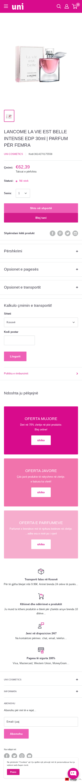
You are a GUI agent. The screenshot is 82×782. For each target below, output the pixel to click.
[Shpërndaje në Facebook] (52, 233)
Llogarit (15, 356)
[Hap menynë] (6, 6)
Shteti (7, 313)
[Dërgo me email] (75, 233)
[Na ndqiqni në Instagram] (22, 756)
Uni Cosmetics (13, 154)
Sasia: (8, 193)
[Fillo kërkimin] (59, 6)
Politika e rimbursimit (16, 373)
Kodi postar (11, 331)
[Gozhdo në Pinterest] (60, 233)
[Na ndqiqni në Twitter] (14, 756)
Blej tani (41, 217)
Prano (13, 772)
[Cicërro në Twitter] (67, 233)
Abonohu (16, 733)
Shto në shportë (41, 208)
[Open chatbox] (73, 773)
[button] (73, 779)
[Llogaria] (67, 6)
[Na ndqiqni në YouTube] (29, 756)
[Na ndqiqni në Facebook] (7, 756)
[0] (74, 6)
